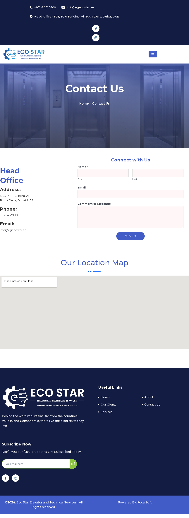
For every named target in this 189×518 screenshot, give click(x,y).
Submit (130, 236)
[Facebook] (95, 28)
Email (83, 187)
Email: (7, 223)
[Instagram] (95, 37)
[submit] (73, 464)
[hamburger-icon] (153, 54)
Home (84, 103)
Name (83, 167)
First (80, 179)
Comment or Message (94, 203)
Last (134, 179)
